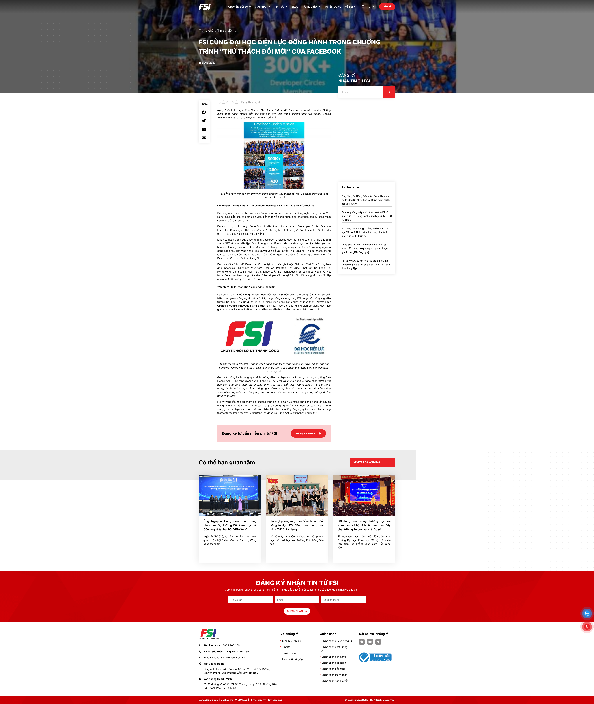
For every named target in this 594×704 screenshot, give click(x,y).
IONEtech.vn (275, 699)
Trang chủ (206, 30)
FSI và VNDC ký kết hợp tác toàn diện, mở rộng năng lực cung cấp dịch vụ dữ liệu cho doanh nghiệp (366, 264)
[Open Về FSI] (354, 6)
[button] (363, 6)
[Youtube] (370, 642)
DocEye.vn (227, 699)
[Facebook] (362, 642)
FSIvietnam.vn (258, 699)
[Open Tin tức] (286, 6)
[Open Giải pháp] (269, 6)
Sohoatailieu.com (209, 699)
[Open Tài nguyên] (319, 6)
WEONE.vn (241, 699)
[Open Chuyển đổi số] (250, 6)
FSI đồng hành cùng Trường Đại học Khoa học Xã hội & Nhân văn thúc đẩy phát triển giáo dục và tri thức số (365, 232)
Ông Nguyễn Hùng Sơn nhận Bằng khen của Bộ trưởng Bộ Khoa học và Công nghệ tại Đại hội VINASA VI (366, 200)
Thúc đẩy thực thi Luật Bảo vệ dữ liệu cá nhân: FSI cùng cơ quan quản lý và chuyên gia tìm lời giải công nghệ (365, 248)
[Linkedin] (378, 642)
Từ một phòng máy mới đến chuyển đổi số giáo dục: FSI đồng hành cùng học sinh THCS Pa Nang (367, 216)
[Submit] (389, 92)
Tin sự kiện (225, 30)
